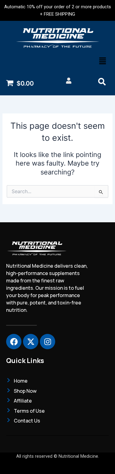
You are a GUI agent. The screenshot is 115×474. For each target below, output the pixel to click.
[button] (103, 61)
